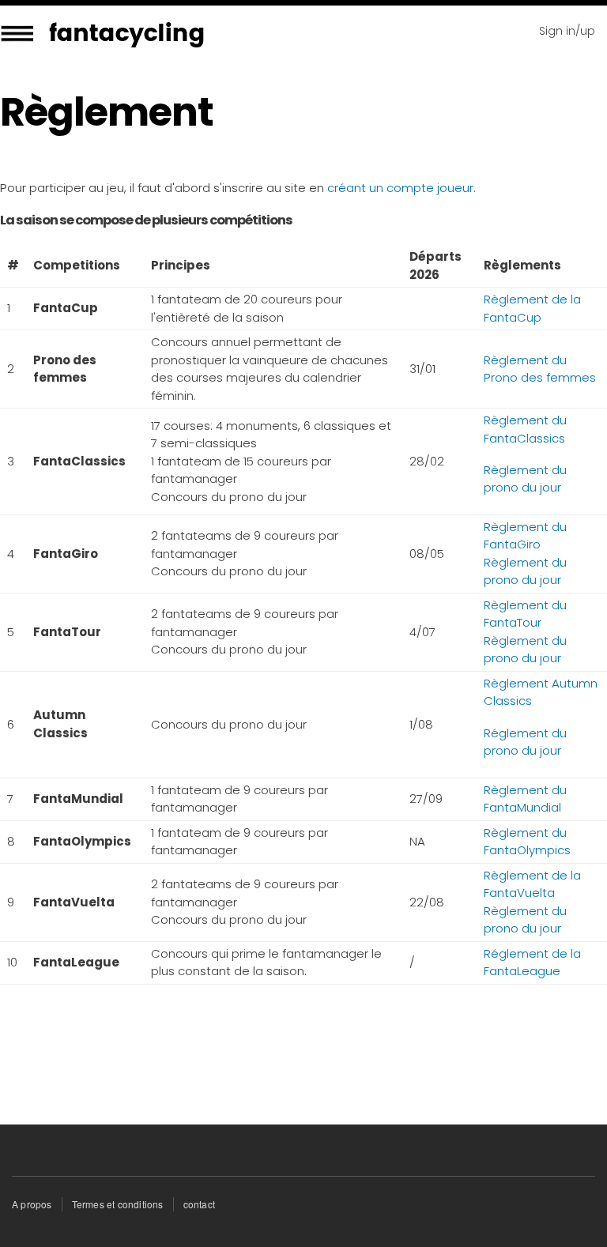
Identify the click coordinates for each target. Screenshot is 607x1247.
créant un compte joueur (400, 187)
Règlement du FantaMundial (525, 799)
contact (199, 1204)
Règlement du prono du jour (525, 479)
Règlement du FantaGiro (525, 535)
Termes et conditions (118, 1204)
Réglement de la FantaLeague (532, 962)
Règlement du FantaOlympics (527, 841)
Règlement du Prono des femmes (540, 369)
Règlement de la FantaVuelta (532, 884)
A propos (32, 1204)
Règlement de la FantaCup (532, 308)
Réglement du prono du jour (525, 742)
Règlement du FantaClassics (525, 429)
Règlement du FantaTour (525, 614)
